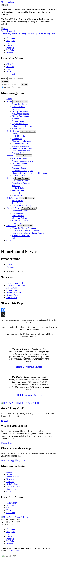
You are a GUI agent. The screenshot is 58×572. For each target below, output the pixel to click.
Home (9, 99)
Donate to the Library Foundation (26, 230)
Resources (10, 156)
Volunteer (16, 238)
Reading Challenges (20, 146)
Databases (16, 166)
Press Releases (18, 215)
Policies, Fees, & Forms (22, 126)
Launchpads (17, 138)
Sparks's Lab (17, 195)
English (15, 556)
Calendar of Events (20, 211)
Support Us (11, 225)
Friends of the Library (21, 235)
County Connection (20, 111)
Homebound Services (21, 183)
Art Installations (18, 106)
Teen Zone (16, 203)
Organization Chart (20, 123)
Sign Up (4, 420)
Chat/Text (10, 74)
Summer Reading (19, 153)
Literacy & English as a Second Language (30, 173)
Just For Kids (17, 200)
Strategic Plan (18, 119)
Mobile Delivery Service (29, 395)
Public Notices (18, 128)
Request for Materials (21, 151)
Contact (9, 240)
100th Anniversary (20, 220)
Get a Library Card (20, 181)
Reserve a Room (19, 190)
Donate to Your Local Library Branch (28, 233)
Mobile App (17, 185)
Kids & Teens (12, 198)
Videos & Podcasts (20, 218)
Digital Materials (19, 136)
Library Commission (20, 116)
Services (10, 178)
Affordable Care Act (20, 158)
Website (7, 87)
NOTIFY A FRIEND (31, 403)
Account (10, 66)
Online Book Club (20, 143)
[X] (29, 314)
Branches (16, 109)
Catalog (9, 69)
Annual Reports (18, 121)
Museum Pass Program (21, 141)
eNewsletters (17, 213)
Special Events (18, 223)
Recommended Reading (22, 148)
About (9, 101)
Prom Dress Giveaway (21, 205)
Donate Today (7, 443)
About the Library (19, 104)
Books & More (12, 131)
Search (4, 78)
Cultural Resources (20, 163)
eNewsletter (11, 64)
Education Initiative (20, 168)
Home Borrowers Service (29, 366)
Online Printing (18, 188)
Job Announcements (20, 114)
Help (8, 71)
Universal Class (18, 175)
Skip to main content (10, 2)
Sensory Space (18, 193)
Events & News (13, 208)
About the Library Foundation (24, 228)
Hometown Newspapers (22, 170)
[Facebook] (29, 310)
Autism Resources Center (23, 161)
